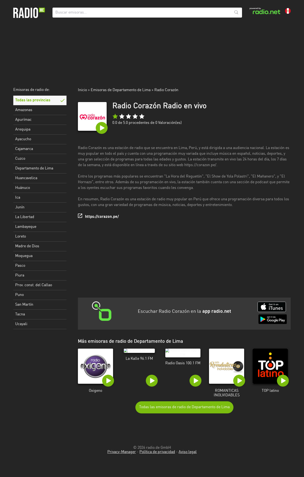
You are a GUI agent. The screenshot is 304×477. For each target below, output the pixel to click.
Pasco (20, 266)
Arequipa (22, 129)
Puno (19, 295)
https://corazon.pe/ (102, 217)
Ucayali (21, 324)
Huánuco (22, 188)
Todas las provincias (32, 100)
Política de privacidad (157, 452)
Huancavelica (26, 178)
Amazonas (23, 110)
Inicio (82, 90)
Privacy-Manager (121, 452)
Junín (19, 207)
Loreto (20, 236)
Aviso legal (188, 452)
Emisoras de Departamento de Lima (121, 90)
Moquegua (24, 256)
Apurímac (23, 120)
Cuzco (20, 159)
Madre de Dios (27, 246)
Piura (19, 275)
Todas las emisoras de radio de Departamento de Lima (184, 407)
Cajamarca (24, 149)
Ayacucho (23, 139)
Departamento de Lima (34, 168)
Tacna (20, 314)
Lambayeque (25, 227)
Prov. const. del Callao (33, 285)
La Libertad (24, 217)
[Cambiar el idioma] (288, 11)
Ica (17, 198)
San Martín (24, 305)
